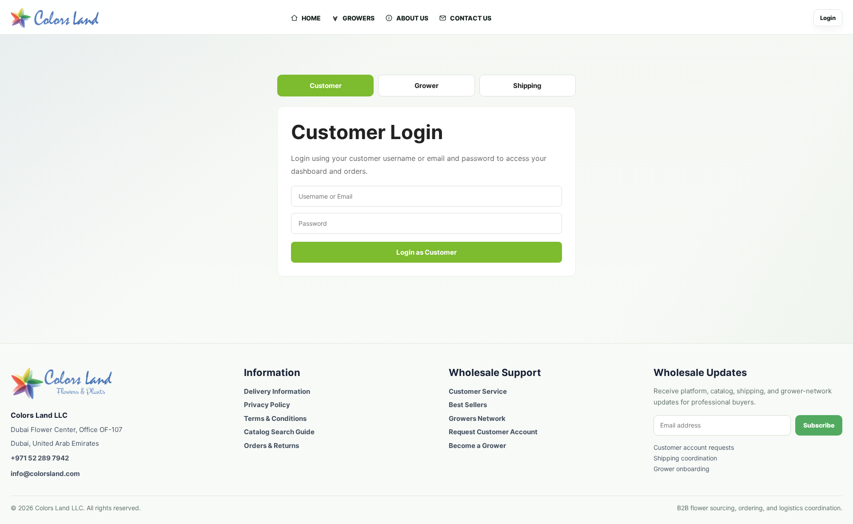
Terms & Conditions (275, 418)
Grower (426, 85)
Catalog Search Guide (279, 432)
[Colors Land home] (62, 383)
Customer (326, 85)
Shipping (527, 85)
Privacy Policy (267, 404)
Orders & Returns (271, 445)
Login (828, 17)
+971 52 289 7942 (40, 458)
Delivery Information (277, 391)
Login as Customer (426, 252)
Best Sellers (468, 404)
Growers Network (477, 418)
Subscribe (818, 425)
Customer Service (478, 391)
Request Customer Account (493, 432)
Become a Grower (477, 445)
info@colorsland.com (45, 473)
